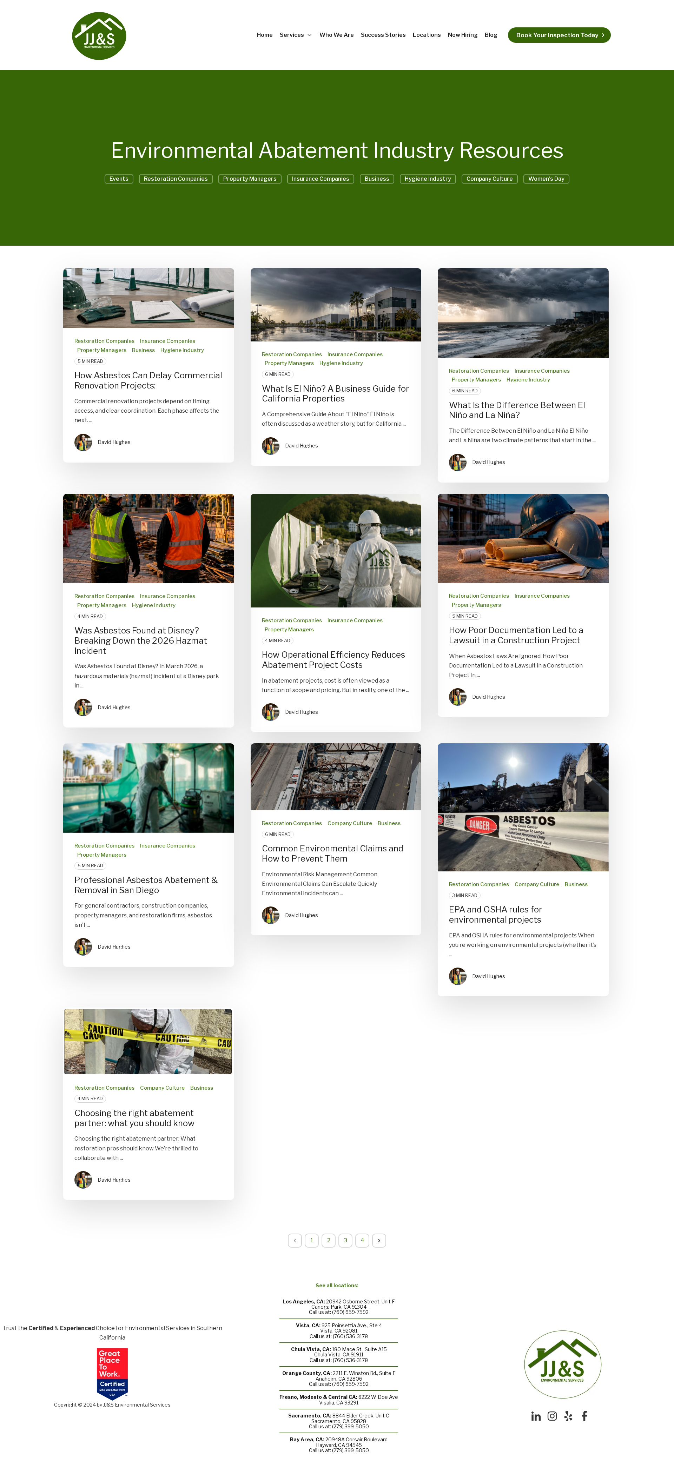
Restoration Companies (176, 178)
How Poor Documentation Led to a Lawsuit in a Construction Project (516, 635)
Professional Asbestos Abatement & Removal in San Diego (146, 885)
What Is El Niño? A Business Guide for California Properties (335, 394)
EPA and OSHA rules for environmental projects (495, 914)
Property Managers (250, 178)
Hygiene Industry (428, 178)
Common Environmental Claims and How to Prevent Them (332, 853)
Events (119, 178)
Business (377, 178)
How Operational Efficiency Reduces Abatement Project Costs (333, 660)
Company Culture (490, 178)
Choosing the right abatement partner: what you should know (134, 1118)
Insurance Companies (320, 178)
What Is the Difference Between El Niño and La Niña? (517, 410)
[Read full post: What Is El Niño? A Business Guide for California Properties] (336, 304)
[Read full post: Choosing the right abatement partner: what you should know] (148, 1041)
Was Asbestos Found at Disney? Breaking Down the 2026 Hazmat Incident (140, 640)
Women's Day (546, 178)
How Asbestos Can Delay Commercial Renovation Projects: (148, 380)
